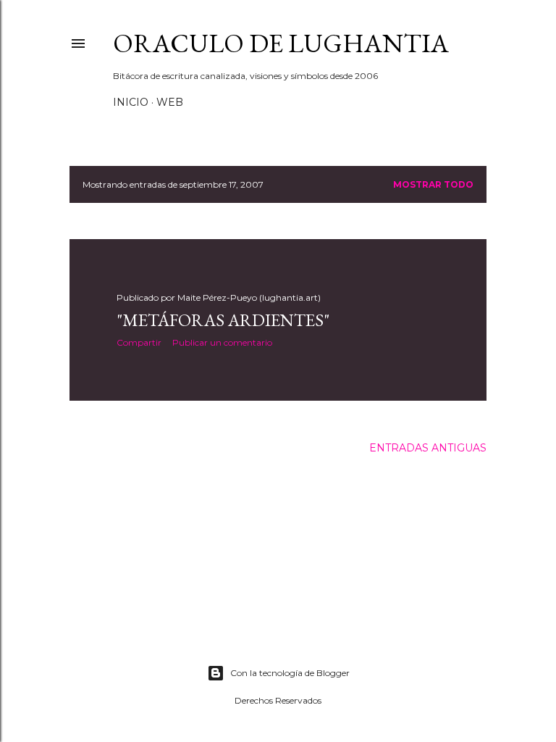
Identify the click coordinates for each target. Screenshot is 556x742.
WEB (169, 102)
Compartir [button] (139, 342)
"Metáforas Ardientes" (223, 320)
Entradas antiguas (427, 447)
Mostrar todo (433, 184)
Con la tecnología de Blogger (290, 672)
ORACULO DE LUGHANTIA (281, 43)
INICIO (130, 102)
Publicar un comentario (222, 342)
